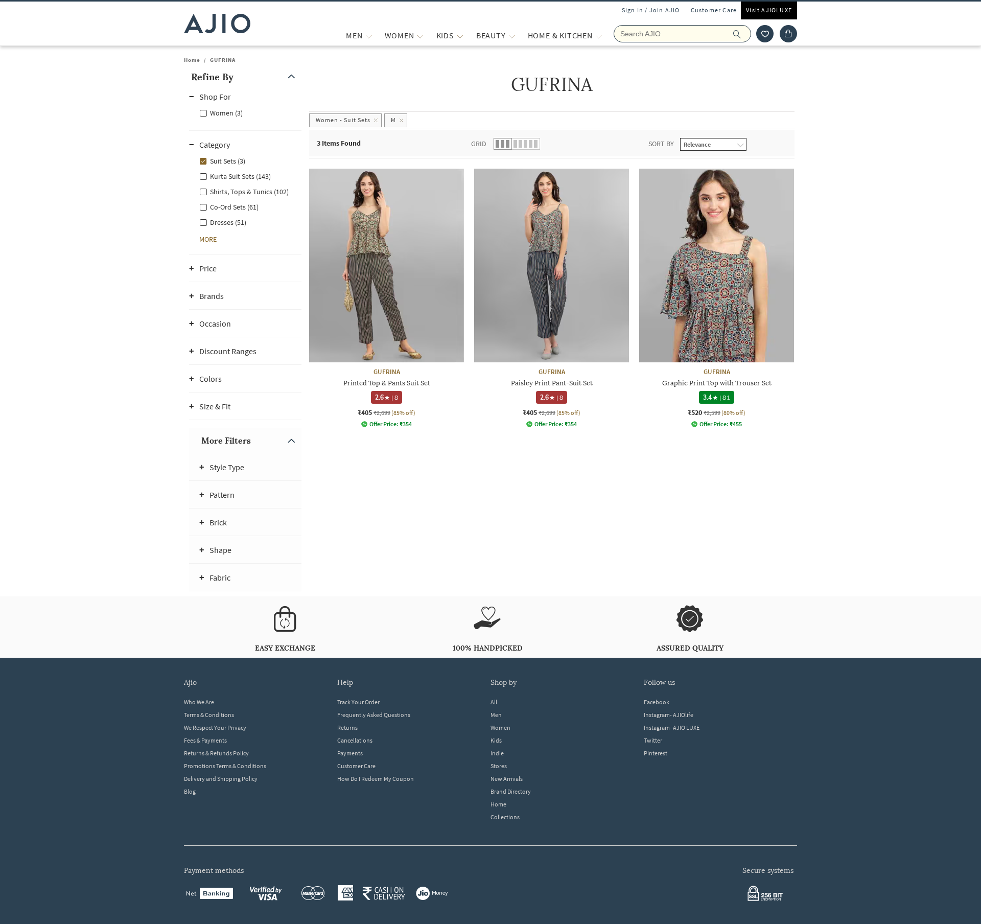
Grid (478, 143)
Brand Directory (511, 791)
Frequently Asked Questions (373, 715)
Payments (350, 753)
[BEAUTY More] (512, 35)
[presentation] (564, 317)
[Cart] (788, 33)
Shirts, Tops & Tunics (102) (249, 191)
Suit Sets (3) (227, 161)
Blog (190, 791)
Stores (499, 766)
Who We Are (199, 702)
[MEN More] (369, 35)
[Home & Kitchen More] (598, 35)
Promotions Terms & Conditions (225, 766)
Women (500, 727)
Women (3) (226, 113)
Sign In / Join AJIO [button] (651, 10)
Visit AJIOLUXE (769, 10)
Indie (497, 753)
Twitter (653, 740)
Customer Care (714, 10)
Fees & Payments (205, 740)
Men (496, 715)
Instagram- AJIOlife (668, 715)
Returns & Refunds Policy (216, 753)
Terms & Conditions (209, 715)
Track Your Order (358, 702)
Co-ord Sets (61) (234, 207)
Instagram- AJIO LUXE (671, 727)
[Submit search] (742, 33)
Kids (496, 740)
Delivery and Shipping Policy (221, 778)
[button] (765, 33)
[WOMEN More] (420, 35)
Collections (505, 817)
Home (192, 59)
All (494, 702)
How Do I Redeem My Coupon (375, 778)
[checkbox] (245, 112)
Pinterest (655, 753)
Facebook (656, 702)
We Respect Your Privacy (215, 727)
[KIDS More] (460, 35)
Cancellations (354, 740)
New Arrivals (507, 778)
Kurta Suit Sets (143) (240, 176)
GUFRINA (223, 59)
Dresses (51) (228, 222)
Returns (347, 727)
